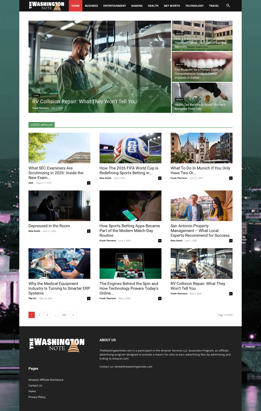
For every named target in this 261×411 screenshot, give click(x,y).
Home (32, 391)
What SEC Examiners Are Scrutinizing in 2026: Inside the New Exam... (55, 173)
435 (64, 315)
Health (153, 5)
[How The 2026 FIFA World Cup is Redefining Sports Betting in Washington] (130, 148)
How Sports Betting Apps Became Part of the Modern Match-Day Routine (130, 231)
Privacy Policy (36, 397)
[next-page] (73, 315)
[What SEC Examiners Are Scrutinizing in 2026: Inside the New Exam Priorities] (59, 148)
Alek (30, 182)
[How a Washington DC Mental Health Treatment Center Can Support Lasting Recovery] (202, 36)
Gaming (137, 5)
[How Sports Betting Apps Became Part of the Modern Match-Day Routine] (130, 205)
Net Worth (172, 5)
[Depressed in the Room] (59, 205)
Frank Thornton (179, 178)
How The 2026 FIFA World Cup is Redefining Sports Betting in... (129, 170)
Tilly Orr (32, 298)
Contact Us (35, 385)
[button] (228, 6)
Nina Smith (105, 178)
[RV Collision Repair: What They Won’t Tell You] (99, 67)
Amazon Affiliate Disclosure (45, 380)
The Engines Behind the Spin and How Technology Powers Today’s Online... (129, 288)
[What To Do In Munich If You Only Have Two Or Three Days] (202, 148)
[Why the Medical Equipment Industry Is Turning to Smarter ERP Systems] (59, 263)
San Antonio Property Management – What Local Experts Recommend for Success (200, 231)
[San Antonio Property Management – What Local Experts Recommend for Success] (202, 205)
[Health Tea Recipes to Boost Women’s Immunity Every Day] (202, 98)
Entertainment (114, 5)
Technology (194, 5)
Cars (36, 95)
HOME (75, 5)
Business (91, 5)
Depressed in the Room (49, 226)
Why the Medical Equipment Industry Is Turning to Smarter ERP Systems (59, 288)
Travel (214, 5)
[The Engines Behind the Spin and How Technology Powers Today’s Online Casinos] (130, 263)
